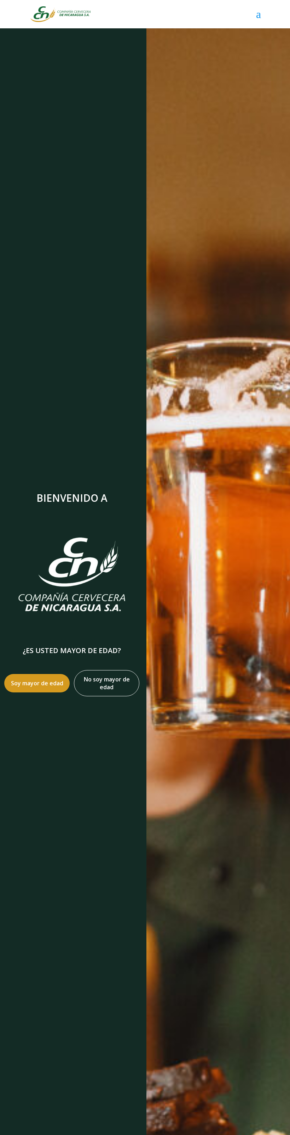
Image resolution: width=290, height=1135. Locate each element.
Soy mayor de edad (37, 683)
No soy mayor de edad (107, 683)
